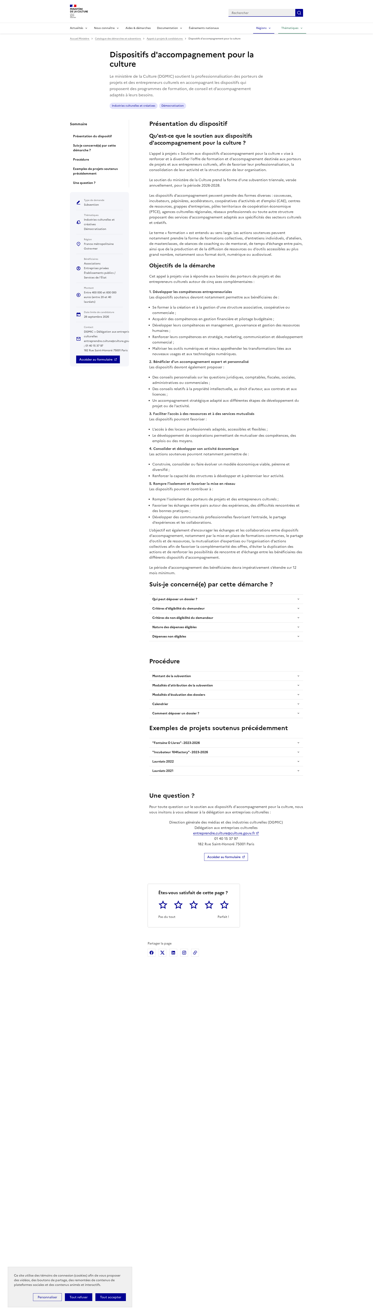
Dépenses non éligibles (169, 636)
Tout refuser (79, 1297)
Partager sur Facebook (151, 953)
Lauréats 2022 (163, 761)
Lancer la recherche (299, 13)
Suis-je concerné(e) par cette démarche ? (94, 147)
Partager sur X (162, 953)
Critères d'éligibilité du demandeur (178, 608)
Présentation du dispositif (92, 136)
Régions (261, 28)
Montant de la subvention (171, 676)
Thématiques (289, 28)
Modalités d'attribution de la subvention (182, 685)
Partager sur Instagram (184, 953)
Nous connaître (104, 28)
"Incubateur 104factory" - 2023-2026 (180, 752)
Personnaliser (47, 1297)
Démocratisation (172, 106)
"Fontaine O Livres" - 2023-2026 (176, 742)
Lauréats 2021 (162, 770)
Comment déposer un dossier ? (175, 713)
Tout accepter (110, 1297)
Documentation (167, 28)
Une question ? (84, 182)
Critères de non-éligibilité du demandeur (182, 617)
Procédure (81, 159)
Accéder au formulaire (95, 359)
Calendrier (160, 704)
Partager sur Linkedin (173, 953)
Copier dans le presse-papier (195, 953)
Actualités (76, 28)
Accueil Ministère (80, 38)
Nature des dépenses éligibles (174, 627)
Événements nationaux (204, 28)
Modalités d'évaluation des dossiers (178, 694)
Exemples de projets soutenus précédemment (95, 171)
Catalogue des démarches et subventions (118, 38)
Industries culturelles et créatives (133, 106)
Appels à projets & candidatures (165, 38)
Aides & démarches (138, 28)
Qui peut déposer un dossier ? (174, 599)
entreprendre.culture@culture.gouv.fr (224, 833)
